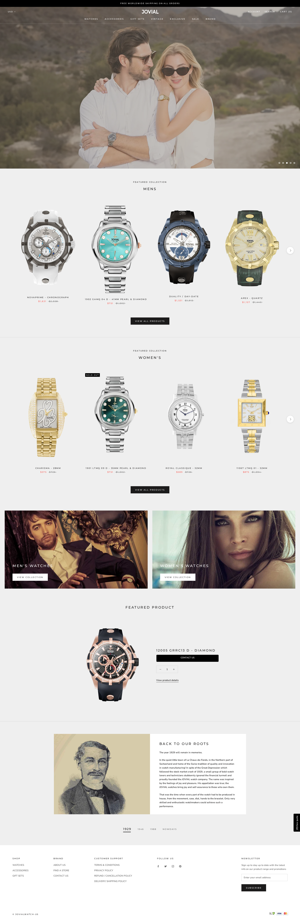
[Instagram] (173, 866)
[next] (290, 250)
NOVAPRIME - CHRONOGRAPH (48, 297)
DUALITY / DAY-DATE (184, 296)
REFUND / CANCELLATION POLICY (113, 875)
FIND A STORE (61, 870)
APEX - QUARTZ (252, 298)
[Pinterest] (180, 866)
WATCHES (91, 19)
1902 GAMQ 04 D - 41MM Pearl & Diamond (116, 299)
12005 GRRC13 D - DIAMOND (186, 650)
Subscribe (254, 888)
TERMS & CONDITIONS (107, 865)
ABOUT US (59, 865)
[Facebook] (158, 866)
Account (254, 11)
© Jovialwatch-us (25, 914)
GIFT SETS (18, 875)
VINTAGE (157, 19)
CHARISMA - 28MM (48, 468)
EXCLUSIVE (177, 19)
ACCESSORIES (20, 870)
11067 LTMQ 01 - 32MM (252, 468)
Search (270, 11)
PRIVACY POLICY (103, 870)
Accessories (114, 19)
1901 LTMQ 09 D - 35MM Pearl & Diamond (116, 468)
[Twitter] (165, 866)
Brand (211, 19)
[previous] (9, 250)
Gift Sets (137, 19)
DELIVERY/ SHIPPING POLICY (110, 881)
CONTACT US (60, 875)
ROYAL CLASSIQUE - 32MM (184, 468)
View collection (30, 577)
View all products (150, 321)
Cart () (286, 11)
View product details (167, 680)
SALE (195, 19)
